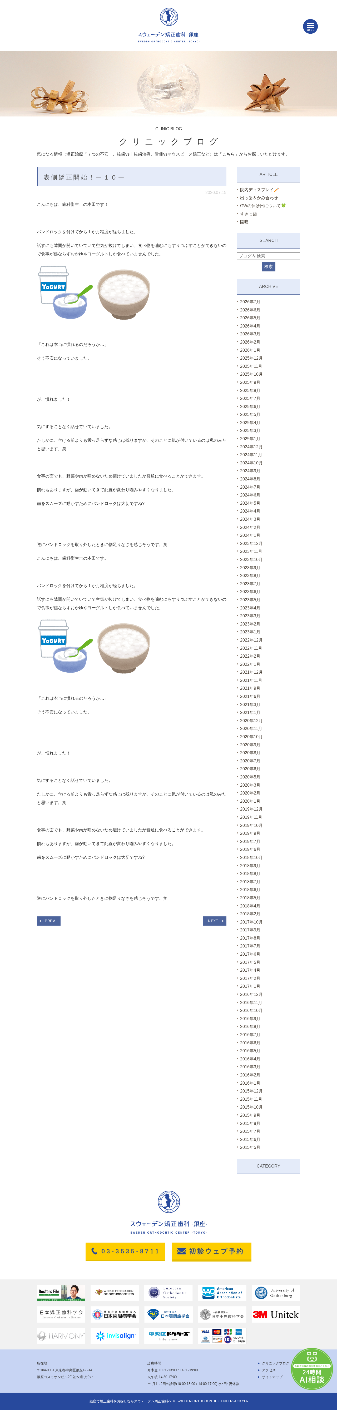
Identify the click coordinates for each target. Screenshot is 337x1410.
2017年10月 (251, 922)
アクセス (269, 1370)
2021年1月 (250, 712)
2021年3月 (250, 704)
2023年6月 (250, 591)
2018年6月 (250, 889)
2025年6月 (250, 406)
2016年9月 (250, 1018)
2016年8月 (250, 1026)
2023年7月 (250, 584)
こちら (228, 154)
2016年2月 (250, 1075)
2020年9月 (250, 745)
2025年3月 (250, 430)
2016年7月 (250, 1034)
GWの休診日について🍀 (263, 205)
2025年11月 (251, 366)
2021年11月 (251, 680)
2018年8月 (250, 873)
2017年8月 (250, 938)
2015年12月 (251, 1091)
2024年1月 (250, 535)
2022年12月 (251, 640)
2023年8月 (250, 575)
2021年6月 (250, 696)
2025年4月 (250, 422)
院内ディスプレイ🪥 (259, 189)
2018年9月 (250, 865)
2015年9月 (250, 1115)
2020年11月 (251, 728)
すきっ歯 (248, 214)
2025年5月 (250, 414)
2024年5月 (250, 503)
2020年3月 (250, 785)
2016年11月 (251, 1002)
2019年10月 (251, 825)
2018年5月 (250, 898)
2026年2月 (250, 342)
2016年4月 (250, 1059)
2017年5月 (250, 962)
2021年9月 (250, 688)
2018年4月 (250, 906)
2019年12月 (251, 809)
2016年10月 (251, 1010)
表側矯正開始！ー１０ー (84, 177)
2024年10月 (251, 463)
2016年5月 (250, 1051)
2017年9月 (250, 930)
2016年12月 (251, 994)
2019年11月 (251, 817)
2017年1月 (250, 986)
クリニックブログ (275, 1363)
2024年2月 (250, 527)
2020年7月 (250, 761)
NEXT (213, 921)
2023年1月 (250, 632)
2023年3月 (250, 616)
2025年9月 (250, 382)
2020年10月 (251, 736)
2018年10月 (251, 857)
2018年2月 (250, 914)
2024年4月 (250, 511)
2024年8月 (250, 479)
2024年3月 (250, 519)
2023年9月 (250, 567)
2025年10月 (251, 374)
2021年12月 (251, 672)
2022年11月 (251, 648)
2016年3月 (250, 1067)
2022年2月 (250, 656)
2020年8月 (250, 753)
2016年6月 (250, 1043)
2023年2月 (250, 624)
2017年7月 (250, 946)
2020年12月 (251, 720)
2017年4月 (250, 970)
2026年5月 (250, 318)
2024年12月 (251, 447)
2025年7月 (250, 398)
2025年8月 (250, 390)
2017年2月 (250, 978)
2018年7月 (250, 882)
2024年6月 (250, 495)
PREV (50, 921)
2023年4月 (250, 608)
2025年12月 (251, 358)
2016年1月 (250, 1083)
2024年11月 (251, 455)
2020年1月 (250, 801)
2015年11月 (251, 1099)
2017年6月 (250, 954)
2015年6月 (250, 1139)
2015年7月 (250, 1131)
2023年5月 (250, 600)
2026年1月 (250, 350)
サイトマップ (272, 1377)
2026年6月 (250, 310)
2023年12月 (251, 543)
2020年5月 (250, 777)
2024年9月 (250, 471)
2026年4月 (250, 326)
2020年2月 (250, 793)
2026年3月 (250, 334)
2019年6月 (250, 849)
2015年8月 (250, 1123)
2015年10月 (251, 1107)
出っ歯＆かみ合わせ (259, 198)
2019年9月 (250, 833)
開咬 (244, 222)
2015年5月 (250, 1147)
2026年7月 (250, 302)
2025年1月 (250, 438)
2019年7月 (250, 841)
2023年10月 (251, 559)
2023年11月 (251, 551)
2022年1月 (250, 664)
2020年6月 (250, 769)
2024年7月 (250, 487)
